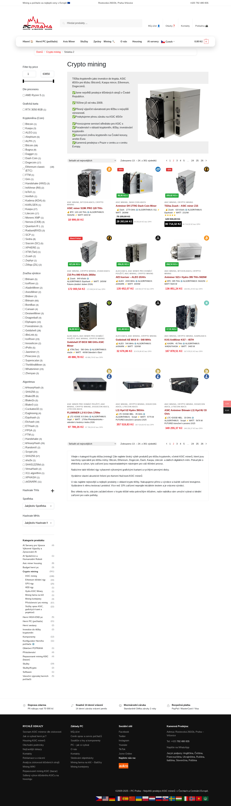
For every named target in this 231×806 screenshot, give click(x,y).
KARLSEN (31, 204)
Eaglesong (31, 413)
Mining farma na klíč (34, 595)
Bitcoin (29, 124)
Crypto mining (53, 52)
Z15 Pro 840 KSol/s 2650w (81, 274)
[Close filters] (55, 62)
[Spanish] (125, 798)
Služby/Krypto (30, 668)
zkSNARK (31, 481)
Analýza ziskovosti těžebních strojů (41, 762)
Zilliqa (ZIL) (31, 264)
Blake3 (29, 404)
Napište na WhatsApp (178, 747)
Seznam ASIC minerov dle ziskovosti (42, 731)
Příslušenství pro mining (36, 602)
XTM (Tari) (31, 252)
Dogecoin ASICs (100, 407)
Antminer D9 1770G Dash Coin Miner (136, 205)
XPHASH (30, 477)
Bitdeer (29, 296)
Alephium (30, 136)
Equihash (30, 417)
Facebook (124, 731)
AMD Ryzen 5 (33, 95)
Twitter (122, 736)
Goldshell (30, 330)
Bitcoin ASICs (87, 202)
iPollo (28, 347)
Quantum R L (32, 226)
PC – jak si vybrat (80, 745)
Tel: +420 (178, 741)
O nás (74, 749)
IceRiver (30, 283)
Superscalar (32, 360)
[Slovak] (165, 798)
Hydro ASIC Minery (34, 591)
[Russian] (159, 798)
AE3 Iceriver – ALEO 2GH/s (131, 277)
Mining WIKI (29, 766)
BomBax (30, 304)
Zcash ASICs (103, 271)
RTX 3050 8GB (34, 109)
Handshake (31, 439)
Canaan (29, 309)
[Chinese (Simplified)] (132, 798)
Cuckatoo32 (32, 409)
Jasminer (30, 352)
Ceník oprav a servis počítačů (86, 736)
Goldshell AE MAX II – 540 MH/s (133, 339)
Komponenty (29, 636)
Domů (39, 52)
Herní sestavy (30, 625)
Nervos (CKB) (33, 222)
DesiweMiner (32, 313)
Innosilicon (31, 343)
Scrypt (29, 451)
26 (202, 160)
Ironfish (29, 196)
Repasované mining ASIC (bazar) (40, 771)
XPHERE (30, 247)
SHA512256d (33, 464)
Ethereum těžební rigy (35, 580)
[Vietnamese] (199, 798)
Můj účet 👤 (154, 26)
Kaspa (29, 128)
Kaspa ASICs (200, 336)
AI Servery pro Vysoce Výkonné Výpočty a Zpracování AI (34, 548)
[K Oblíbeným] (108, 220)
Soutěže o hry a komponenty (85, 740)
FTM (28, 175)
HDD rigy (29, 587)
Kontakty (185, 26)
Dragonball (31, 317)
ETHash (30, 426)
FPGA (28, 430)
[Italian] (185, 798)
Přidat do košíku (89, 227)
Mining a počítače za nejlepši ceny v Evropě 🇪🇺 (46, 3)
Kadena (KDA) (33, 200)
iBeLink (29, 334)
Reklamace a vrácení (34, 758)
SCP (28, 234)
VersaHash (31, 468)
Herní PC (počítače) (33, 621)
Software (27, 672)
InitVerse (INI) (33, 187)
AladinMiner (32, 287)
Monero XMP (32, 217)
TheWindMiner (33, 364)
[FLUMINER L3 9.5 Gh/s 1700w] (89, 384)
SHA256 (30, 391)
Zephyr (29, 260)
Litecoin (29, 213)
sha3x (28, 460)
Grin (27, 179)
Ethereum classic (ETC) (35, 168)
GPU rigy (29, 583)
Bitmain (29, 279)
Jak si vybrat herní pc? (34, 736)
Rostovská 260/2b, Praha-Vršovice (115, 3)
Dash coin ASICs (137, 202)
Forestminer (32, 326)
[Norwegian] (192, 798)
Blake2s (30, 400)
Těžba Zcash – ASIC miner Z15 (181, 205)
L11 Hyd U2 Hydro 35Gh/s (130, 410)
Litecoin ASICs (74, 409)
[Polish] (145, 798)
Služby (26, 663)
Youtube (123, 745)
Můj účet (75, 731)
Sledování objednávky (82, 758)
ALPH (28, 141)
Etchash (30, 421)
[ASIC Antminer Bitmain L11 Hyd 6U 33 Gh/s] (186, 384)
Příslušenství (29, 652)
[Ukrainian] (139, 798)
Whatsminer (32, 369)
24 (192, 160)
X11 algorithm (33, 473)
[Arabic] (205, 798)
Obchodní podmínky (33, 745)
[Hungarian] (179, 798)
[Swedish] (172, 798)
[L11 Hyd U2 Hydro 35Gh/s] (138, 384)
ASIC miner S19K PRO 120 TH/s (84, 208)
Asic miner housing (32, 563)
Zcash (28, 256)
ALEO (28, 132)
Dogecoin (30, 162)
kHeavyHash (32, 387)
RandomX (31, 447)
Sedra (28, 239)
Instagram (124, 740)
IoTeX (28, 192)
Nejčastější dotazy (32, 749)
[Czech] (99, 798)
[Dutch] (152, 798)
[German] (112, 798)
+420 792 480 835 (199, 3)
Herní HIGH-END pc (33, 617)
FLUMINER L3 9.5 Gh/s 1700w (83, 412)
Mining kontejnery (33, 599)
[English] (105, 798)
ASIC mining (73, 202)
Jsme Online (125, 753)
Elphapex (30, 322)
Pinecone (30, 356)
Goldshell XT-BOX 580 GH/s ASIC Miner (85, 344)
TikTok (122, 749)
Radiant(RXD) (33, 230)
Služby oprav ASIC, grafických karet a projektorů (34, 609)
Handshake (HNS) (35, 183)
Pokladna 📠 (201, 26)
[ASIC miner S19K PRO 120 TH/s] (89, 182)
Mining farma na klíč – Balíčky (86, 762)
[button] (201, 41)
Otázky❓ (170, 26)
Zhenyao (30, 373)
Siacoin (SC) (32, 243)
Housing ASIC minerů (34, 740)
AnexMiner (31, 292)
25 (197, 160)
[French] (119, 798)
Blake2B (30, 396)
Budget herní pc (31, 567)
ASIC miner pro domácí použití (83, 404)
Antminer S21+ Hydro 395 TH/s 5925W (185, 277)
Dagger (29, 154)
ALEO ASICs (121, 271)
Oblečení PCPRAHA (33, 648)
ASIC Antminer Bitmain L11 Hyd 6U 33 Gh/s (185, 412)
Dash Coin (31, 158)
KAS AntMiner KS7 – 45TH (179, 339)
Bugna (29, 149)
